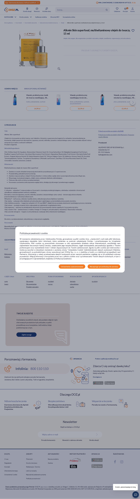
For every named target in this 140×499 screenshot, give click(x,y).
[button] (135, 494)
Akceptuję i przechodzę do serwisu (104, 267)
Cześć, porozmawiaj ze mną (125, 487)
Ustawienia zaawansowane (72, 267)
